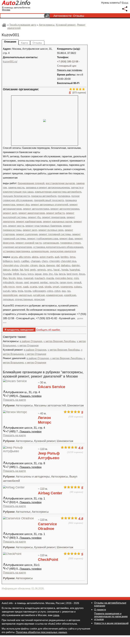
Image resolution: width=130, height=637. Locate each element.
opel (26, 282)
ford (26, 269)
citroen (34, 265)
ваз (64, 290)
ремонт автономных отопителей (49, 204)
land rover (72, 273)
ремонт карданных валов (57, 221)
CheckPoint (48, 559)
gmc (49, 269)
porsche (53, 282)
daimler (76, 265)
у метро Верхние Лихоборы (59, 341)
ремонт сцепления (27, 234)
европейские (10, 295)
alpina (35, 256)
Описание (10, 41)
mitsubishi (8, 282)
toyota (27, 290)
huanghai (75, 269)
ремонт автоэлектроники (64, 208)
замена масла (16, 187)
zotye (57, 290)
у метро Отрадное (28, 345)
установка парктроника (16, 251)
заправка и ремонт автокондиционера (48, 187)
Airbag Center (50, 493)
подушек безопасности (16, 196)
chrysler (24, 265)
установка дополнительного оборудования (58, 247)
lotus (19, 278)
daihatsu (65, 265)
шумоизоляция (40, 251)
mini (76, 278)
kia (56, 273)
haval (56, 269)
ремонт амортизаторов (31, 213)
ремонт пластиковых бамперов (43, 225)
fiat (21, 269)
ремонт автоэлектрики (36, 208)
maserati (28, 278)
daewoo (50, 265)
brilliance (8, 261)
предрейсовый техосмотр (49, 200)
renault (77, 282)
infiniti (16, 273)
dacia (42, 265)
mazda (50, 278)
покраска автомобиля (43, 196)
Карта (24, 42)
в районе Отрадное (31, 341)
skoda (48, 286)
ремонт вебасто (55, 213)
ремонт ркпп (30, 230)
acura (14, 256)
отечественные (24, 299)
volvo (50, 290)
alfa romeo (24, 256)
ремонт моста (16, 225)
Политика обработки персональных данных (41, 632)
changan (35, 261)
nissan (19, 282)
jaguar (38, 273)
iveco (31, 273)
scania (33, 286)
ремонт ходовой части (28, 242)
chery (45, 261)
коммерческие (54, 295)
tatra (14, 290)
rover (19, 286)
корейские (70, 295)
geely (33, 269)
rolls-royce (9, 286)
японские (39, 299)
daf (58, 265)
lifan (5, 278)
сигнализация (51, 242)
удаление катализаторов (17, 247)
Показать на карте (14, 399)
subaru (78, 286)
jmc (51, 273)
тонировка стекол (70, 242)
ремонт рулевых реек (50, 230)
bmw (72, 256)
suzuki (6, 290)
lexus (82, 273)
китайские (39, 295)
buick (17, 261)
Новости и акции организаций (111, 623)
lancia (62, 273)
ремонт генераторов (53, 217)
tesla (20, 290)
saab (25, 286)
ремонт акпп (10, 213)
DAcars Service (51, 387)
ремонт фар (66, 238)
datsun (6, 269)
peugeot (34, 282)
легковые (8, 299)
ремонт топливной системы (55, 234)
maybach (40, 278)
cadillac (25, 261)
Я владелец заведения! (19, 329)
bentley (65, 256)
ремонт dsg (22, 204)
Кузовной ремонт (66, 24)
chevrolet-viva (10, 265)
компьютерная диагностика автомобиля (58, 191)
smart (56, 286)
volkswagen (39, 290)
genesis (41, 269)
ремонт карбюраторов (29, 221)
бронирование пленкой (31, 183)
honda (64, 269)
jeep (45, 273)
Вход (125, 2)
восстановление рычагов (60, 183)
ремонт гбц (34, 217)
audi (57, 256)
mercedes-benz (64, 278)
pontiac (44, 282)
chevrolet (54, 261)
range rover (66, 282)
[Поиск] (47, 15)
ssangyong (66, 286)
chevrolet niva (68, 261)
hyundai (7, 273)
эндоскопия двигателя (63, 251)
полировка (64, 196)
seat (40, 286)
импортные (25, 295)
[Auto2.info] (16, 3)
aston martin (46, 256)
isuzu (23, 273)
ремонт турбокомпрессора (42, 238)
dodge (15, 269)
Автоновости (62, 16)
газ (68, 290)
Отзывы (78, 16)
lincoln (12, 278)
